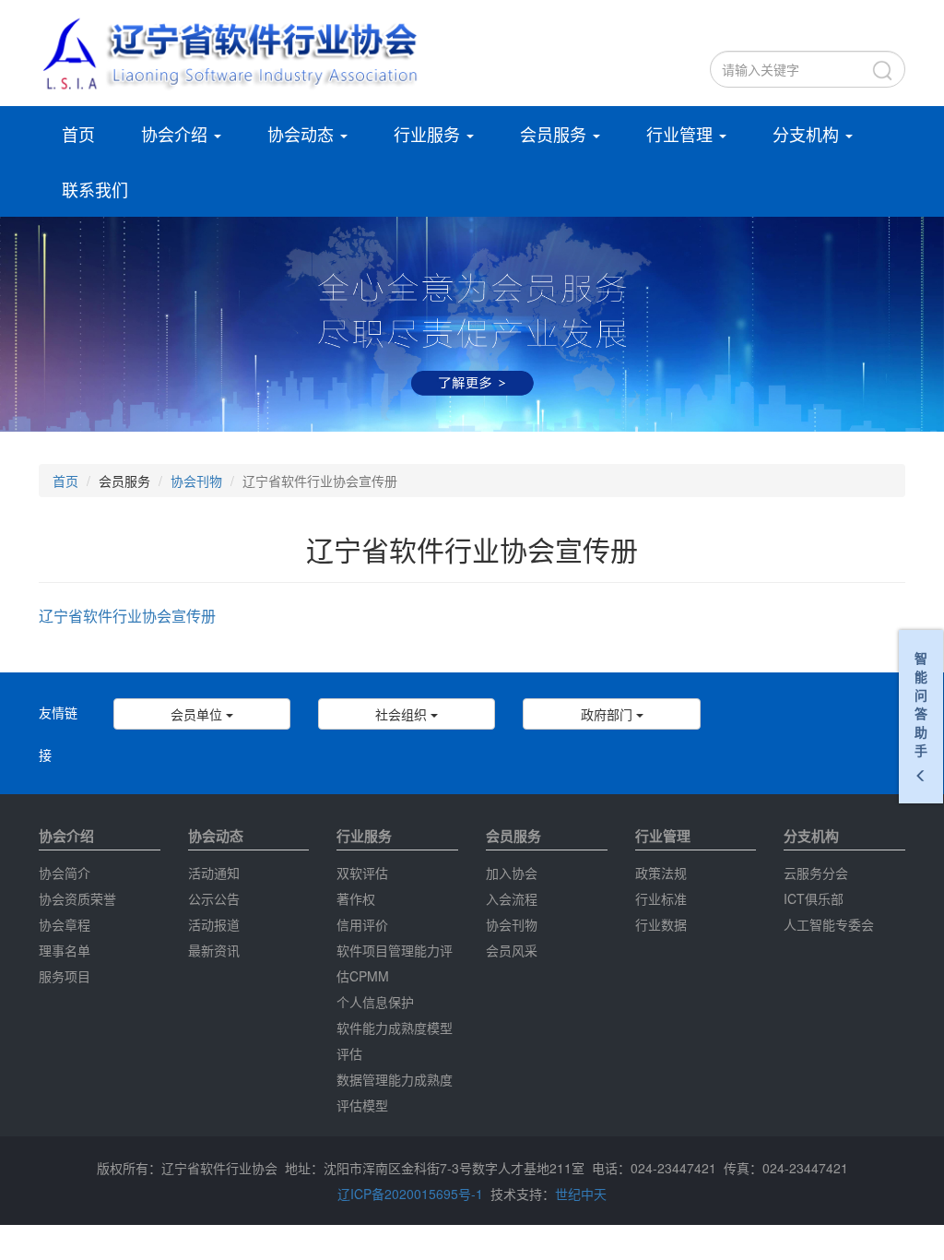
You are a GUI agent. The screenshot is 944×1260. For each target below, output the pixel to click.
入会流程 (511, 898)
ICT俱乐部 (814, 898)
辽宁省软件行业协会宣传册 (127, 615)
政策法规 (661, 872)
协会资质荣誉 (77, 898)
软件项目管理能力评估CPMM (394, 963)
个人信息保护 (375, 1002)
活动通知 (214, 872)
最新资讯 (214, 950)
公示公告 (214, 898)
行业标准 (661, 898)
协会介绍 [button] (176, 134)
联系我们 (95, 189)
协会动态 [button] (302, 134)
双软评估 (362, 872)
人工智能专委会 (829, 924)
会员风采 (511, 950)
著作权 (355, 898)
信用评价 (362, 924)
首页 (78, 134)
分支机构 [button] (808, 134)
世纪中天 (581, 1193)
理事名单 (64, 950)
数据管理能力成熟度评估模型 (394, 1092)
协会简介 (64, 872)
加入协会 (511, 872)
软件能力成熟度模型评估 (394, 1040)
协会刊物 (196, 480)
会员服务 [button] (555, 134)
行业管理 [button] (681, 134)
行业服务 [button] (429, 134)
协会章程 (64, 924)
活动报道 (214, 924)
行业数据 (661, 924)
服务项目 (64, 976)
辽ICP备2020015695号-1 (410, 1193)
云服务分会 (816, 872)
